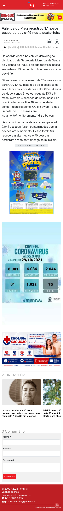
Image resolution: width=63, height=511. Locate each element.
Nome (7, 436)
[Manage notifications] (57, 505)
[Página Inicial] (31, 4)
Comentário (9, 460)
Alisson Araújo (55, 508)
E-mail (7, 448)
